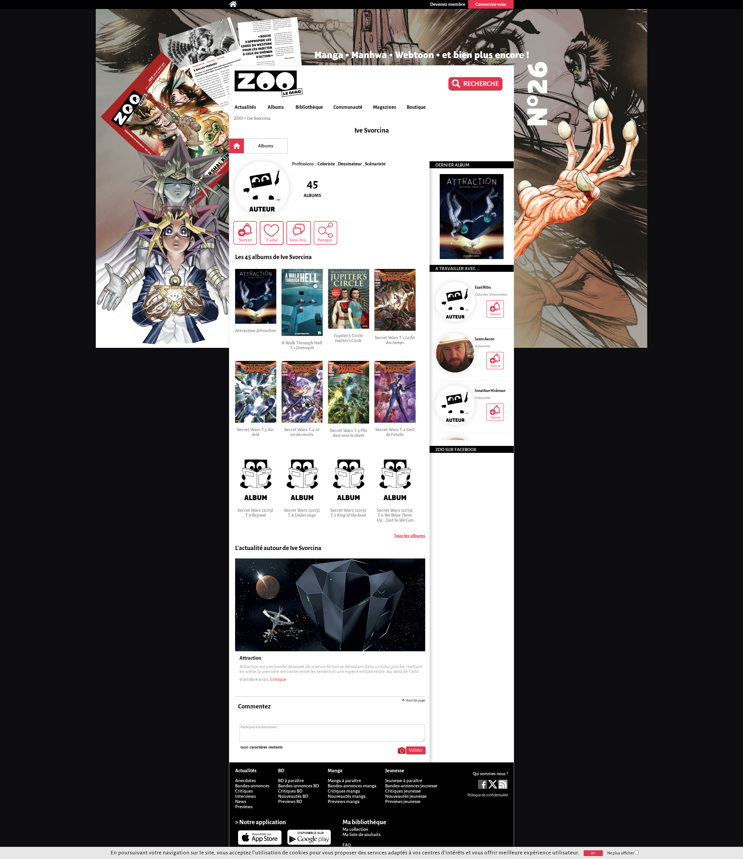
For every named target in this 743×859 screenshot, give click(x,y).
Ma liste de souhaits (361, 834)
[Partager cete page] (325, 233)
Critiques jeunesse (403, 791)
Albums (276, 107)
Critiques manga (344, 791)
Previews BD (290, 801)
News (240, 801)
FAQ (346, 844)
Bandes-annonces (252, 785)
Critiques (244, 791)
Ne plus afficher (621, 853)
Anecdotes (245, 780)
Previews (244, 806)
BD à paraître (291, 780)
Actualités (245, 107)
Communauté (348, 107)
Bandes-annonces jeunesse (411, 785)
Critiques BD (290, 791)
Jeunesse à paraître (403, 780)
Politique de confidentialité (488, 795)
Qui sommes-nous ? (490, 773)
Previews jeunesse (403, 801)
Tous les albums (409, 535)
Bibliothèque (309, 107)
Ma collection (355, 829)
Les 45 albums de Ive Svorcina (273, 257)
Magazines (384, 107)
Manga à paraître (344, 780)
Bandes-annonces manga (352, 785)
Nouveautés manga (347, 796)
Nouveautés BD (293, 796)
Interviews (245, 796)
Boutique (416, 107)
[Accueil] (236, 4)
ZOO (238, 118)
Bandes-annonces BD (298, 785)
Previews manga (344, 801)
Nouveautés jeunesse (406, 796)
